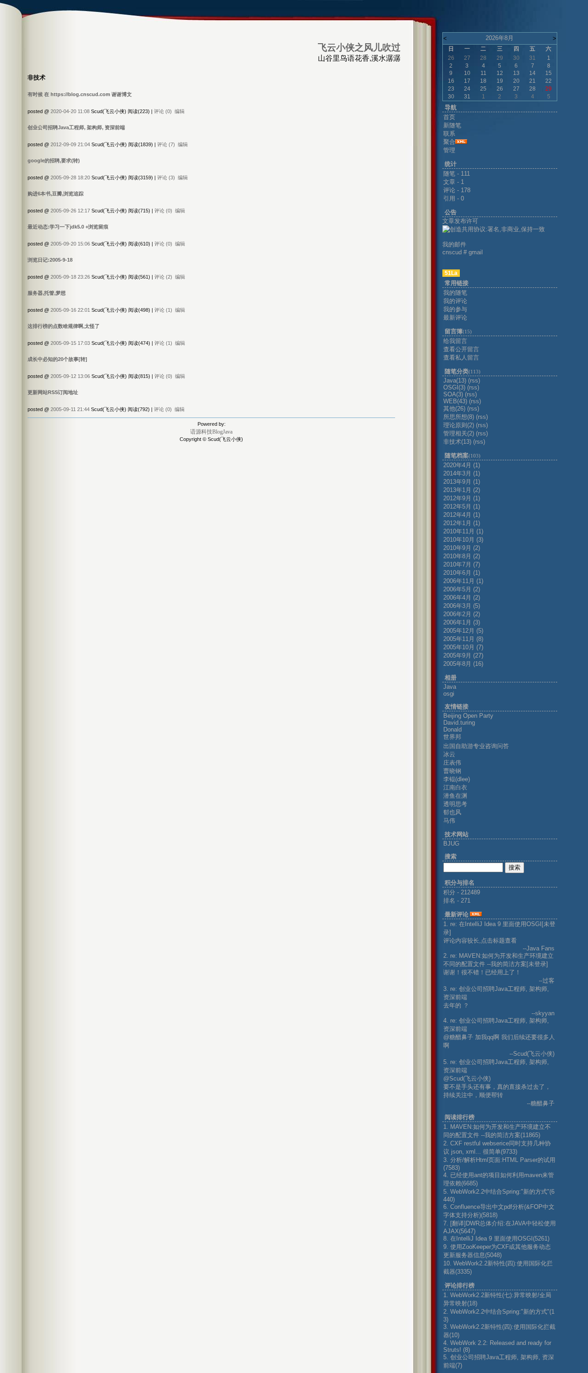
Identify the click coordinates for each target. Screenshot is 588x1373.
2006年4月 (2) (461, 597)
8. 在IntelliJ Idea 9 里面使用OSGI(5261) (496, 1238)
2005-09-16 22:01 (70, 310)
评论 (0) (163, 111)
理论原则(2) (458, 425)
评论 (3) (166, 177)
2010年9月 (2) (461, 547)
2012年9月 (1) (461, 498)
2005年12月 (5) (463, 630)
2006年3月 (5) (461, 605)
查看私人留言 (461, 357)
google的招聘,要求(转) (54, 160)
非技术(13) (457, 441)
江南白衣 (455, 787)
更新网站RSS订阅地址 (53, 392)
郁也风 (452, 812)
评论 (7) (166, 144)
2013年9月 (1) (461, 481)
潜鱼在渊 (455, 795)
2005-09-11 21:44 (70, 409)
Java (449, 686)
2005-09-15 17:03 (70, 343)
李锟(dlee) (456, 779)
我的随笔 (455, 292)
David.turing (459, 722)
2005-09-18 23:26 (70, 277)
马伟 (449, 820)
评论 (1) (163, 310)
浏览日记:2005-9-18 (50, 260)
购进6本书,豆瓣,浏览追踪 (56, 193)
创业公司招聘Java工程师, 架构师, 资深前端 (76, 127)
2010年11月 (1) (463, 531)
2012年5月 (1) (461, 506)
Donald (452, 729)
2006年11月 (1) (463, 581)
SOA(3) (453, 394)
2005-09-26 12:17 (70, 210)
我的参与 (455, 309)
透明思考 (455, 804)
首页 (449, 117)
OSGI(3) (454, 387)
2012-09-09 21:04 (70, 144)
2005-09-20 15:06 (70, 243)
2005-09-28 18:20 (70, 177)
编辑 (180, 111)
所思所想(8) (458, 416)
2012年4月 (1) (461, 514)
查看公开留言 (461, 349)
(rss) (474, 380)
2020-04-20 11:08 (70, 111)
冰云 (449, 754)
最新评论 (455, 317)
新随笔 (452, 125)
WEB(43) (455, 401)
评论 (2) (163, 277)
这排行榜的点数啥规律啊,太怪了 (64, 326)
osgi (448, 693)
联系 (449, 133)
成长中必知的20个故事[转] (57, 359)
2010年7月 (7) (461, 564)
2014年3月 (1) (461, 473)
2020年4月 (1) (461, 465)
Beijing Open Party (468, 715)
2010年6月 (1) (461, 572)
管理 (449, 150)
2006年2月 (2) (461, 614)
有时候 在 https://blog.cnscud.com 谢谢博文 (80, 94)
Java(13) (454, 380)
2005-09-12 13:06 (70, 376)
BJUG (451, 843)
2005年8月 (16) (463, 663)
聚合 (449, 141)
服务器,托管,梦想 (47, 293)
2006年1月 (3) (461, 622)
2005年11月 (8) (463, 638)
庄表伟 (452, 762)
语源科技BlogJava (211, 432)
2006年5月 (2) (461, 589)
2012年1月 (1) (461, 523)
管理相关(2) (458, 433)
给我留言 (455, 341)
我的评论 (455, 300)
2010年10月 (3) (463, 539)
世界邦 (452, 736)
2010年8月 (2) (461, 556)
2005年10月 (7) (463, 647)
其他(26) (454, 408)
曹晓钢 (452, 770)
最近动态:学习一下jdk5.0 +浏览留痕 (68, 226)
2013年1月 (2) (461, 489)
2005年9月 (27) (463, 655)
